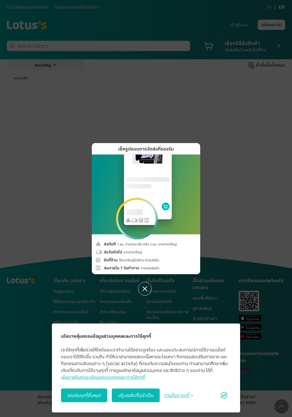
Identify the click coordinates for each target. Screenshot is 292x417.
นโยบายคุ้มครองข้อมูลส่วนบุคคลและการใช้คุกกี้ (103, 377)
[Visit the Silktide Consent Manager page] (224, 395)
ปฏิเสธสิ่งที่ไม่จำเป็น (135, 395)
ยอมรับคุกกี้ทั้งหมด (84, 395)
